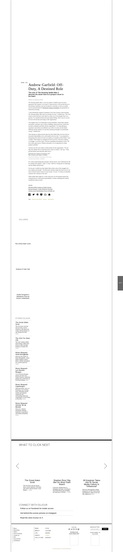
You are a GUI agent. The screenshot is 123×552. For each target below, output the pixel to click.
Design (47, 533)
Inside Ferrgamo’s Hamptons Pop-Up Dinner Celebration (22, 296)
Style (47, 528)
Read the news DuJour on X (31, 518)
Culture (48, 530)
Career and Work (37, 199)
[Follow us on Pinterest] (76, 529)
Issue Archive (16, 538)
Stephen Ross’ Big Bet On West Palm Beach (62, 482)
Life (36, 533)
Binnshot (48, 537)
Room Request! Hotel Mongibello (21, 353)
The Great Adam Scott (23, 244)
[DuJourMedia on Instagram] (74, 529)
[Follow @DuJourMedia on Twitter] (72, 529)
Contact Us (16, 535)
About (15, 528)
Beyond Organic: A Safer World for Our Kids (40, 189)
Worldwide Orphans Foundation (50, 108)
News (27, 82)
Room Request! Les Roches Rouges (21, 370)
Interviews (51, 199)
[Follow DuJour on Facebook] (69, 529)
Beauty (37, 530)
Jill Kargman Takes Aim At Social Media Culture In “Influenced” (91, 483)
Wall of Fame (39, 537)
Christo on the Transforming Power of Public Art (41, 191)
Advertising (16, 530)
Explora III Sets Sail (23, 269)
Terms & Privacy (17, 533)
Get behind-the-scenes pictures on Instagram (38, 513)
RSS (14, 537)
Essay (45, 199)
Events (37, 535)
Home (22, 82)
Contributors (16, 540)
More (27, 380)
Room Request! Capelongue (21, 385)
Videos (15, 531)
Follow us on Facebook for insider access (37, 508)
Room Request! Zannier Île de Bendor (21, 405)
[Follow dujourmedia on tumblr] (78, 529)
